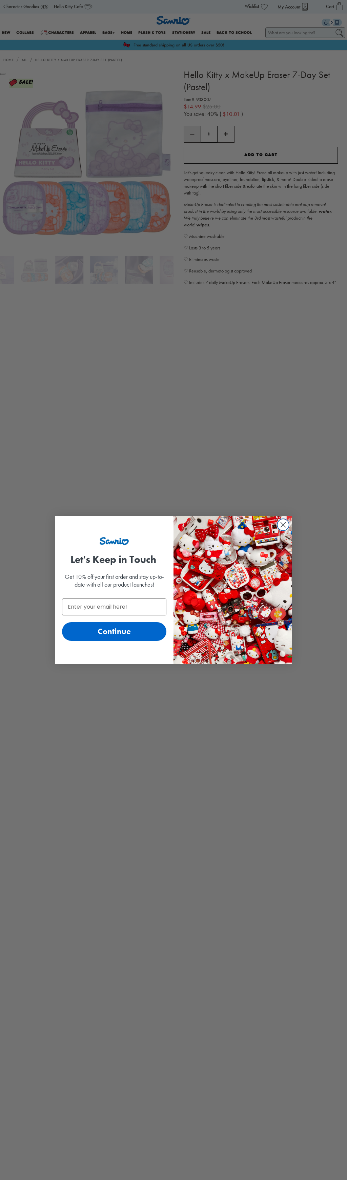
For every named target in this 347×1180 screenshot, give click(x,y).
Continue (114, 631)
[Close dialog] (283, 524)
